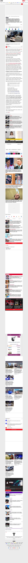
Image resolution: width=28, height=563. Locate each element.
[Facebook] (9, 153)
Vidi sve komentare (14, 429)
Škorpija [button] (17, 531)
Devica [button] (14, 531)
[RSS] (19, 216)
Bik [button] (7, 531)
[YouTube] (16, 153)
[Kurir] (1, 0)
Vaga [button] (15, 531)
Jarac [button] (21, 531)
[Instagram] (14, 153)
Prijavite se (8, 490)
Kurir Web (8, 24)
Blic (8, 112)
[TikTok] (19, 153)
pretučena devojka (14, 149)
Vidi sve (14, 309)
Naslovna (7, 16)
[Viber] (7, 153)
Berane (7, 149)
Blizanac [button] (9, 531)
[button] (21, 24)
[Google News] (21, 153)
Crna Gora (19, 149)
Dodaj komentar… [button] (10, 427)
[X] (12, 153)
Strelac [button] (19, 531)
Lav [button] (12, 531)
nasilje (10, 149)
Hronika (9, 16)
